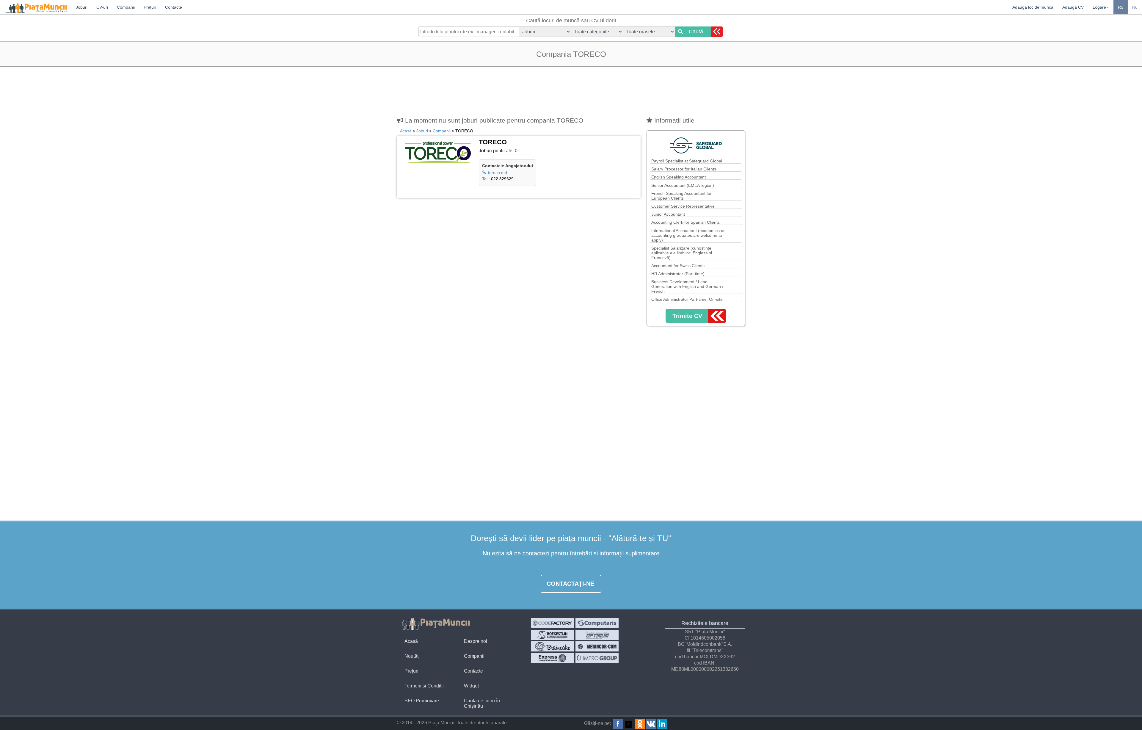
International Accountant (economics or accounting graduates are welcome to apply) (688, 235)
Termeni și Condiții (424, 685)
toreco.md (497, 172)
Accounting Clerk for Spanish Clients (685, 222)
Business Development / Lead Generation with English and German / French (687, 286)
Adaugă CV (1073, 7)
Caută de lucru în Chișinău (482, 703)
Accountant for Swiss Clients (678, 265)
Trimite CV (687, 316)
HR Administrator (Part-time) (678, 273)
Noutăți (412, 656)
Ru (1135, 7)
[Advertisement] (571, 89)
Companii (474, 656)
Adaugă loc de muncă (1032, 7)
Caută (696, 32)
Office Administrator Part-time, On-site (687, 299)
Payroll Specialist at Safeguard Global (686, 161)
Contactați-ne (570, 583)
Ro (1120, 7)
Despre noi (475, 641)
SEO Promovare (421, 700)
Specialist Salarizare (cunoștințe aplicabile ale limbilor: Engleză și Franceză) (681, 253)
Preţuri (411, 670)
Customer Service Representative (683, 206)
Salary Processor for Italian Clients (683, 169)
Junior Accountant (668, 214)
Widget (471, 685)
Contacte (473, 670)
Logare (1099, 7)
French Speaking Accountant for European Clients (681, 195)
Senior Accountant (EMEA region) (682, 185)
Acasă (411, 641)
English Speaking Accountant (678, 177)
